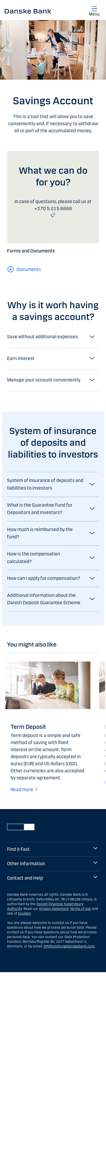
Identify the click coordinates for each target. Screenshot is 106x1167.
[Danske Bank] (28, 10)
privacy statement (54, 909)
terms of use (80, 909)
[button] (53, 484)
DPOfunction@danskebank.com (69, 946)
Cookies (24, 913)
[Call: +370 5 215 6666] (53, 214)
